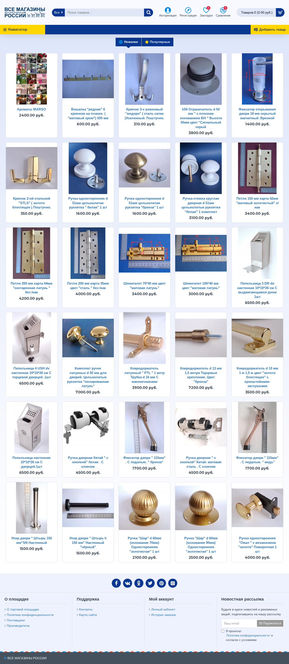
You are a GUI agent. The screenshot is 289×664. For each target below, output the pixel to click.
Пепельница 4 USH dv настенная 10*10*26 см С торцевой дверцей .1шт (31, 372)
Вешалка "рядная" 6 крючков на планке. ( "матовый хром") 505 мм (88, 113)
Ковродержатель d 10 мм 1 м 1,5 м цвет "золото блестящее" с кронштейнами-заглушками (257, 377)
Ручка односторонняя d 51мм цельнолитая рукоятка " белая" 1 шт (88, 202)
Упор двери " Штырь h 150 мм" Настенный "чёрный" (88, 542)
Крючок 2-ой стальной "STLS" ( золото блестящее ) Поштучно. (31, 202)
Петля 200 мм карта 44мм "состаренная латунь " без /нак (31, 287)
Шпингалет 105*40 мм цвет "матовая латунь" (201, 285)
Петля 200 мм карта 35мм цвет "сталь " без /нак (88, 285)
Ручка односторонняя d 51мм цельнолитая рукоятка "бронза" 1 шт (144, 202)
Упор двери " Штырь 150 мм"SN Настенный (31, 540)
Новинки (131, 42)
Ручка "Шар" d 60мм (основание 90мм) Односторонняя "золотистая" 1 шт (201, 544)
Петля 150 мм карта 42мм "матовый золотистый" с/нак (257, 202)
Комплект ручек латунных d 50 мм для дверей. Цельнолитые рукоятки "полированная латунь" (88, 377)
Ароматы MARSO (31, 109)
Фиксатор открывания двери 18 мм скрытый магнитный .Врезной (257, 113)
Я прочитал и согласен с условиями (249, 635)
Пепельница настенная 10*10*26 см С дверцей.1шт (31, 462)
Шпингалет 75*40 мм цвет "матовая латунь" (144, 285)
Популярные (160, 42)
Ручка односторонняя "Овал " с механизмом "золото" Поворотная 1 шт (257, 544)
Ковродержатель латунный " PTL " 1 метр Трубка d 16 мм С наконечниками (144, 374)
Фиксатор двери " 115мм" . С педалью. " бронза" (144, 460)
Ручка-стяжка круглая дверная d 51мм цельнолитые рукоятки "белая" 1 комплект (201, 205)
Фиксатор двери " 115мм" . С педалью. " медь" (257, 460)
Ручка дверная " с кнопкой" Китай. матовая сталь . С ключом (200, 462)
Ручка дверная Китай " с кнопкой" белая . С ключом (88, 462)
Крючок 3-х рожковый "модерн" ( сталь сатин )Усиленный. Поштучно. (144, 113)
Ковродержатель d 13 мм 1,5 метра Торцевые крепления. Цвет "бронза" (201, 374)
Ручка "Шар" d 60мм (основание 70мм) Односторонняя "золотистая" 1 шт (144, 544)
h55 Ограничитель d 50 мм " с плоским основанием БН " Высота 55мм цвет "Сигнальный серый (201, 118)
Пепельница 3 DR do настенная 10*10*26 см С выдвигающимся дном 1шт (257, 290)
